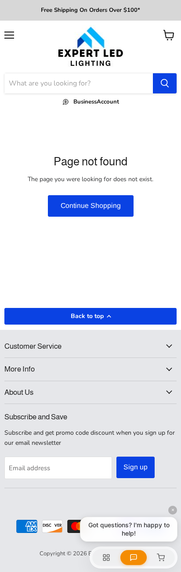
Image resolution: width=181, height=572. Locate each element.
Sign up (135, 467)
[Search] (165, 83)
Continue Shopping (91, 205)
